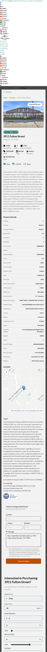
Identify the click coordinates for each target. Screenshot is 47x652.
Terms (22, 556)
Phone (10, 523)
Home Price (8, 594)
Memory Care (4, 45)
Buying (2, 52)
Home (5, 98)
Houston (12, 98)
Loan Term (8, 604)
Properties (3, 43)
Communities (4, 48)
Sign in (6, 33)
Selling (2, 50)
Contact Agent (23, 561)
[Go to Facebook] (0, 3)
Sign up (2, 33)
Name (10, 514)
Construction (4, 46)
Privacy (27, 556)
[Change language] (1, 7)
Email (28, 523)
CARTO (41, 411)
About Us (3, 41)
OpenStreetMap (24, 411)
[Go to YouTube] (0, 4)
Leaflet (15, 411)
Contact (2, 54)
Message (11, 532)
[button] (23, 388)
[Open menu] (0, 85)
